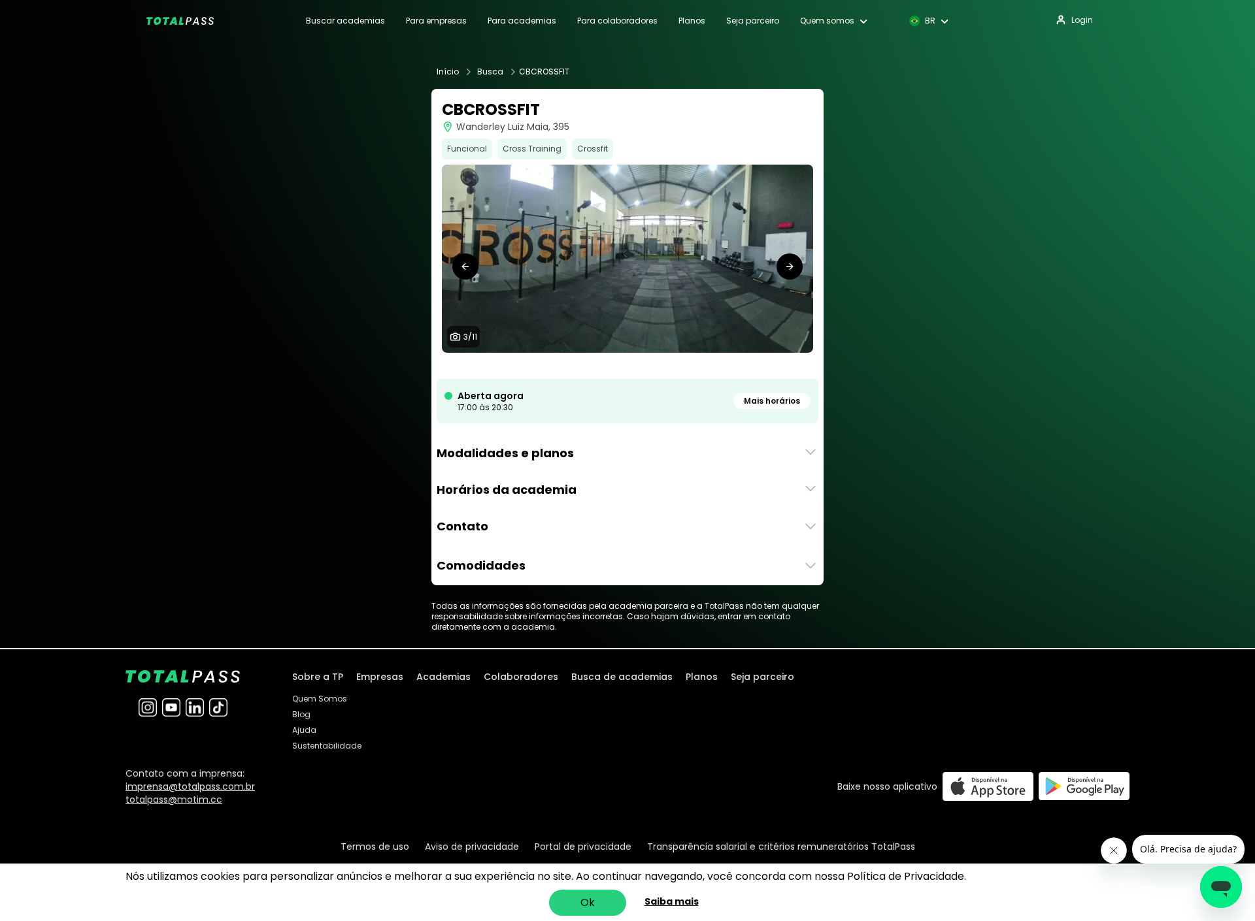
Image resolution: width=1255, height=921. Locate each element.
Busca (490, 72)
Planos (691, 21)
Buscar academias (345, 21)
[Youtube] (171, 707)
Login (1082, 19)
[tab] (575, 365)
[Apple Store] (988, 786)
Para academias (522, 21)
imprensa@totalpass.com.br (190, 786)
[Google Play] (1084, 786)
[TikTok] (218, 707)
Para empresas (436, 21)
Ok (587, 902)
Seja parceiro (752, 21)
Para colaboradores (617, 21)
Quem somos (827, 21)
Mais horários (772, 400)
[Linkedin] (195, 707)
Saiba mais (671, 901)
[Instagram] (148, 707)
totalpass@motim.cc (174, 799)
